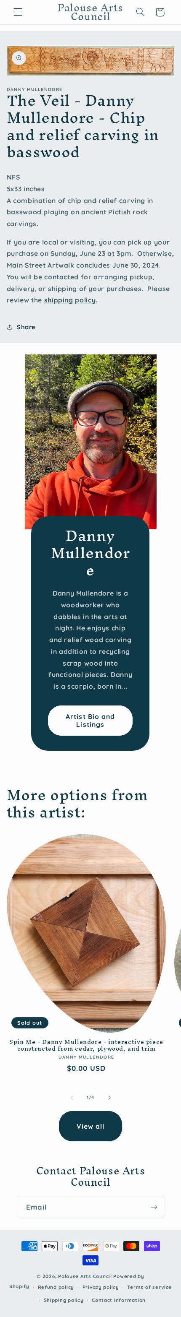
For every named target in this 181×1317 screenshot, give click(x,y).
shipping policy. (71, 300)
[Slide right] (109, 1097)
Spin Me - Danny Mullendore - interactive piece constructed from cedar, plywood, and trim (86, 1045)
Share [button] (26, 327)
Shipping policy (64, 1300)
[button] (17, 12)
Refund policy (56, 1287)
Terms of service (149, 1287)
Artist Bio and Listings (90, 720)
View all (90, 1126)
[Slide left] (71, 1097)
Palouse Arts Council (85, 1276)
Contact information (119, 1300)
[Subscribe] (154, 1207)
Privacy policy (101, 1287)
